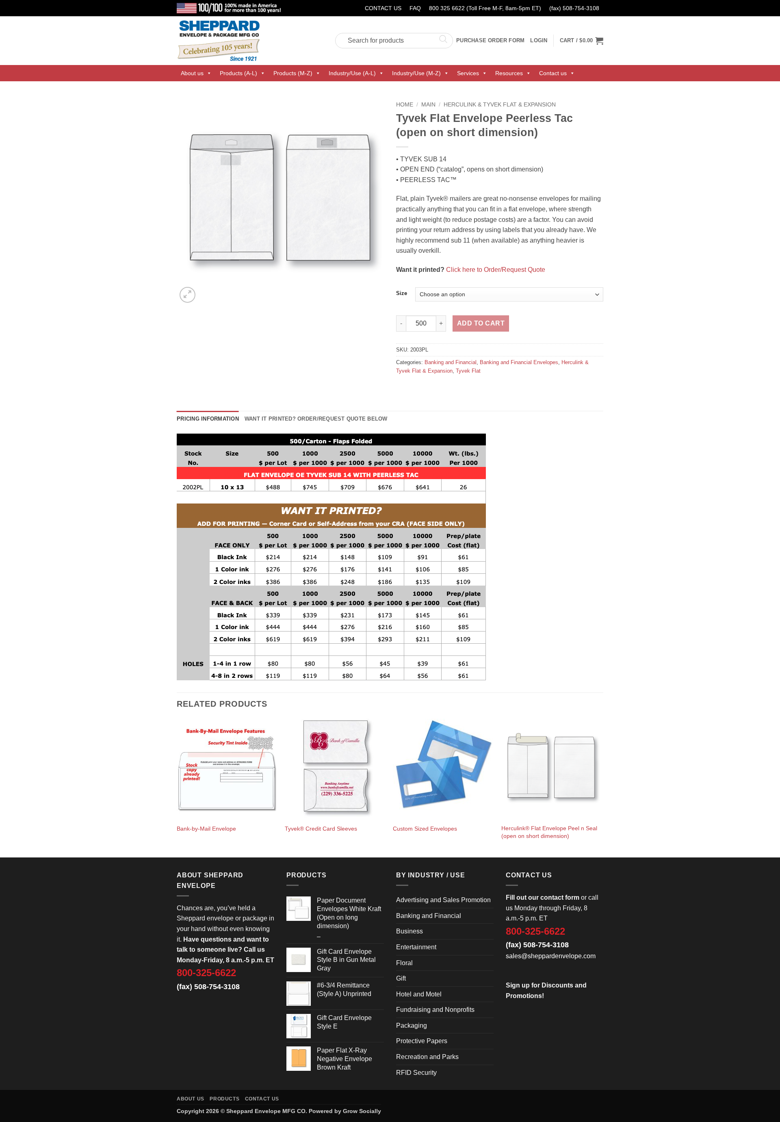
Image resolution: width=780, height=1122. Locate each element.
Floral (404, 962)
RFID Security (416, 1072)
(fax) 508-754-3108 (574, 8)
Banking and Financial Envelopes (519, 362)
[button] (581, 41)
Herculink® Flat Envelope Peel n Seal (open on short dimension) (549, 832)
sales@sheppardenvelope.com (551, 956)
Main (428, 105)
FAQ (415, 8)
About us (192, 73)
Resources (509, 73)
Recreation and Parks (427, 1056)
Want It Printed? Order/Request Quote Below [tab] (316, 419)
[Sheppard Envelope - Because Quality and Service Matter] (250, 40)
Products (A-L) (238, 73)
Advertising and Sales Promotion (443, 899)
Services (468, 73)
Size (401, 293)
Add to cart (481, 323)
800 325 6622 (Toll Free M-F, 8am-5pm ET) (485, 8)
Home (404, 105)
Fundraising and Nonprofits (435, 1009)
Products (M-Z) (292, 73)
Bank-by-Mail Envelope (206, 828)
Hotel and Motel (419, 994)
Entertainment (416, 947)
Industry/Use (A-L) (352, 73)
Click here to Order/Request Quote (495, 269)
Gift (401, 978)
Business (409, 931)
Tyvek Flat (468, 371)
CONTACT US (383, 8)
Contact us (553, 73)
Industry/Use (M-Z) (416, 73)
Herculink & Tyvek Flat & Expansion (500, 105)
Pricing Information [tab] (208, 419)
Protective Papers (421, 1040)
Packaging (411, 1025)
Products (224, 1099)
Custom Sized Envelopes (425, 828)
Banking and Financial (451, 362)
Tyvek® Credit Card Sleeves (321, 828)
